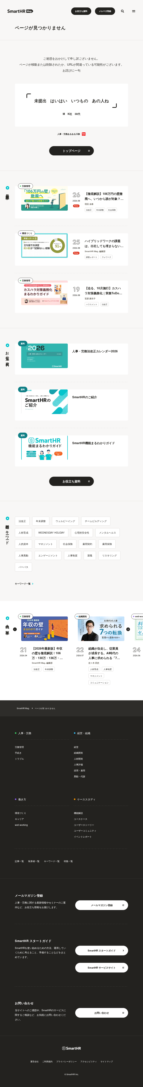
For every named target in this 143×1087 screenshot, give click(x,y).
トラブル (19, 758)
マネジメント (45, 544)
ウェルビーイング (65, 521)
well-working (21, 824)
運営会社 (34, 1061)
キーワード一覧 (23, 583)
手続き (18, 752)
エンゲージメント (48, 555)
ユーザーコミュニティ (85, 830)
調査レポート (91, 257)
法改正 (89, 209)
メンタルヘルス (107, 532)
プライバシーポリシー (66, 1061)
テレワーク (106, 257)
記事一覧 (19, 861)
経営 (76, 746)
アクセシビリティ (88, 1061)
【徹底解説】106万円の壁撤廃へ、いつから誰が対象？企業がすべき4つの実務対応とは (104, 196)
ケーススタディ (86, 799)
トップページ (71, 151)
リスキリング (109, 555)
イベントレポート (83, 836)
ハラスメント (91, 304)
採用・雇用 (79, 770)
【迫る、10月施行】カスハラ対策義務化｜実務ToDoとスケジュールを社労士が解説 (104, 291)
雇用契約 (87, 544)
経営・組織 (83, 733)
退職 (89, 555)
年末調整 (100, 209)
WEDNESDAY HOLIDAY (51, 532)
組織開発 (83, 616)
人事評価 (78, 764)
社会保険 (112, 209)
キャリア (19, 818)
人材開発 (78, 758)
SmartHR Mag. (23, 708)
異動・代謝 (79, 776)
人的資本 (23, 544)
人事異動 (23, 555)
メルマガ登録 (105, 11)
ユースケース (80, 818)
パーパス (23, 567)
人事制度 (72, 555)
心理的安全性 (82, 532)
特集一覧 (68, 861)
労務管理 (26, 186)
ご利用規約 (47, 1061)
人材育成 (23, 532)
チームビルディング (96, 521)
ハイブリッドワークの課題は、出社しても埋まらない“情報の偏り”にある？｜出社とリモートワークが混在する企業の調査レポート (104, 243)
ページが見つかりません (45, 708)
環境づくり (27, 233)
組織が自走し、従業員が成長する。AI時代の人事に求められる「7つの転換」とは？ (104, 653)
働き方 (22, 799)
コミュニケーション (99, 682)
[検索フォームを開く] (122, 11)
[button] (15, 629)
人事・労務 (24, 733)
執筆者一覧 (33, 861)
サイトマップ (107, 1061)
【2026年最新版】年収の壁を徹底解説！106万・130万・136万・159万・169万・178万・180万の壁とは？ (47, 653)
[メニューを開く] (133, 11)
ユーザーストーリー (84, 824)
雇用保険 (107, 544)
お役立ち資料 (81, 11)
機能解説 (78, 812)
